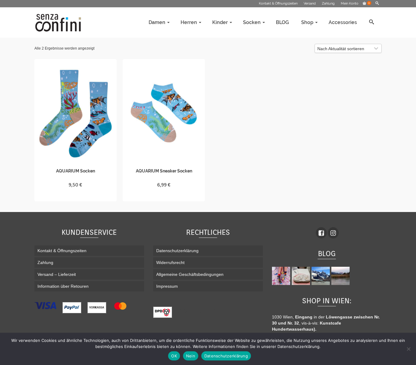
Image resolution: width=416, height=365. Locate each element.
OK (174, 355)
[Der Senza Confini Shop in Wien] (302, 276)
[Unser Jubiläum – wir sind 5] (282, 276)
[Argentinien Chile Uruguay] (321, 276)
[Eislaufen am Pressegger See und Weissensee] (341, 276)
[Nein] (408, 349)
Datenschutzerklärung (226, 355)
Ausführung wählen (75, 196)
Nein (190, 355)
